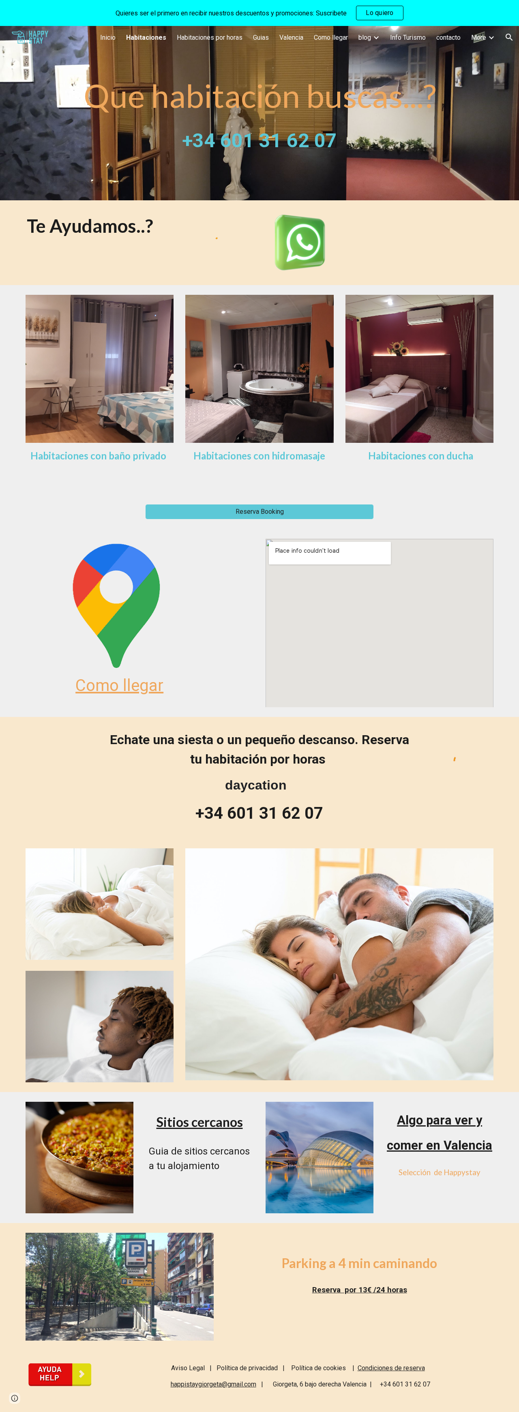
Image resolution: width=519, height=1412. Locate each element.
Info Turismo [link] (408, 37)
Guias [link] (261, 37)
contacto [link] (448, 37)
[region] (259, 13)
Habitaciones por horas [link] (209, 37)
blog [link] (364, 37)
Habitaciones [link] (146, 37)
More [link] (478, 37)
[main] (259, 113)
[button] (509, 37)
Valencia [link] (291, 37)
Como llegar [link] (331, 37)
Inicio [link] (108, 37)
